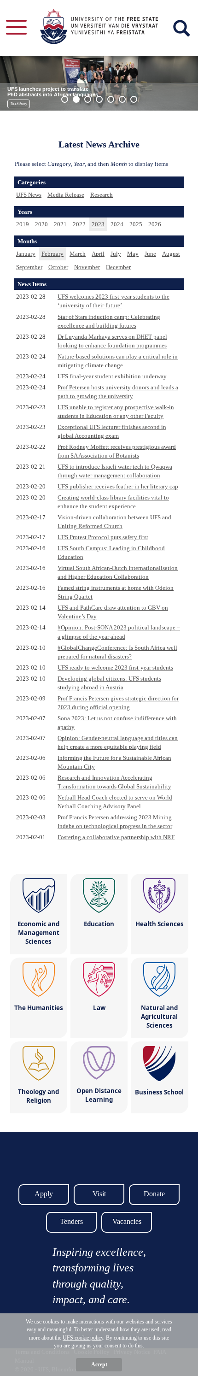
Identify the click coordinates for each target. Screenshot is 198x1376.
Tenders (71, 1221)
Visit (99, 1194)
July (116, 253)
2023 (98, 224)
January (25, 253)
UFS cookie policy (83, 1338)
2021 (60, 224)
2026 (154, 224)
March (78, 253)
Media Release (65, 194)
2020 (41, 224)
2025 (135, 224)
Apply (44, 1194)
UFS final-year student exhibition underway (112, 376)
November (87, 267)
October (58, 267)
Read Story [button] (19, 104)
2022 (79, 224)
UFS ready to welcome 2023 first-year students (115, 667)
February (52, 253)
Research (101, 194)
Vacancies (126, 1221)
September (29, 267)
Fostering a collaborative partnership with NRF (116, 837)
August (171, 253)
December (118, 267)
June (150, 253)
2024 (117, 224)
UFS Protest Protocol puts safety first (103, 537)
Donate (154, 1194)
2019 (22, 224)
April (98, 253)
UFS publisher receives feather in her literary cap (118, 486)
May (133, 253)
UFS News (28, 194)
